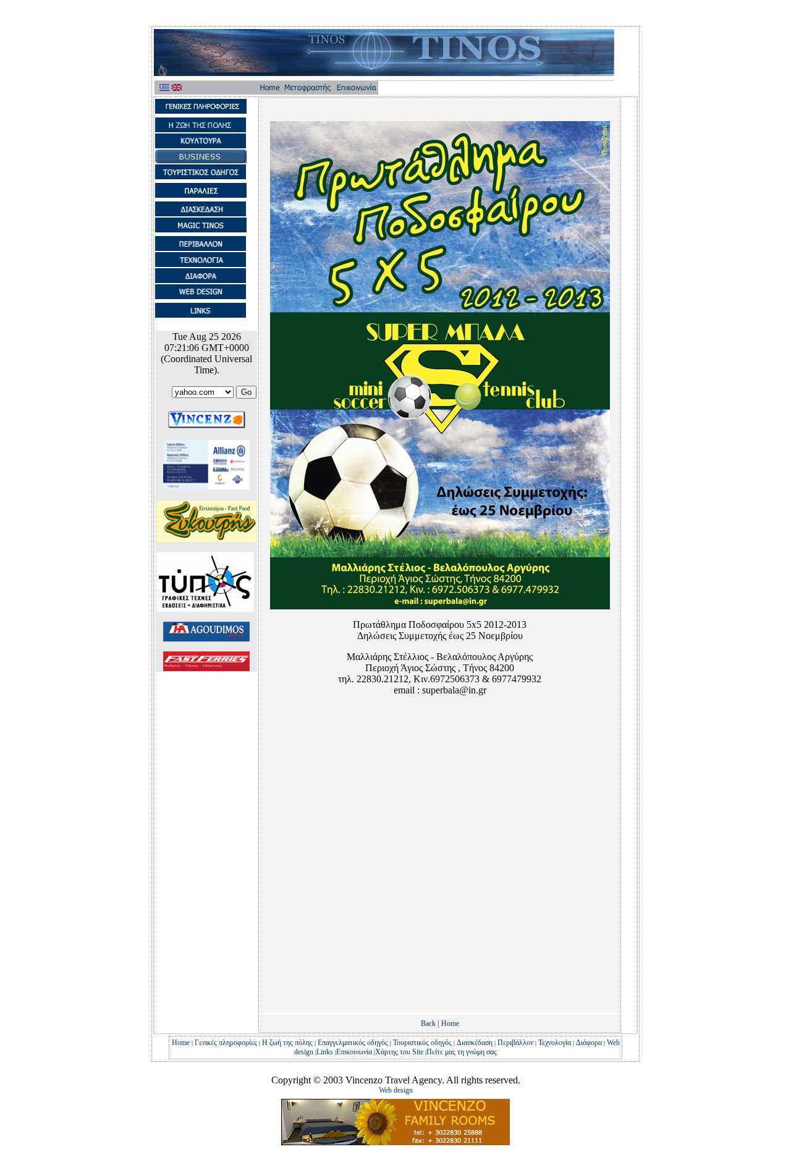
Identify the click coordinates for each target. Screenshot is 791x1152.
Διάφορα (589, 1042)
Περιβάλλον (515, 1042)
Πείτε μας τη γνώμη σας (461, 1052)
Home (450, 1023)
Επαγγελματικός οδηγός (353, 1042)
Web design (396, 1090)
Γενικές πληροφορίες (226, 1042)
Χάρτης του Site (400, 1052)
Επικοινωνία (354, 1052)
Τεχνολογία (554, 1042)
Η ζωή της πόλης (287, 1042)
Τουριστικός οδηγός (422, 1042)
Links (324, 1052)
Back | (430, 1023)
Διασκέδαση (475, 1042)
